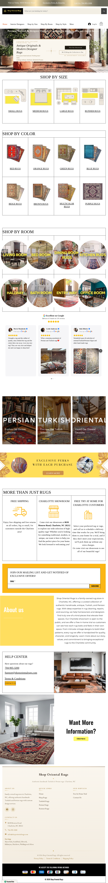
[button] (32, 24)
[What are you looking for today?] (104, 11)
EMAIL (12, 581)
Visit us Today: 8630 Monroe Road (21, 3)
